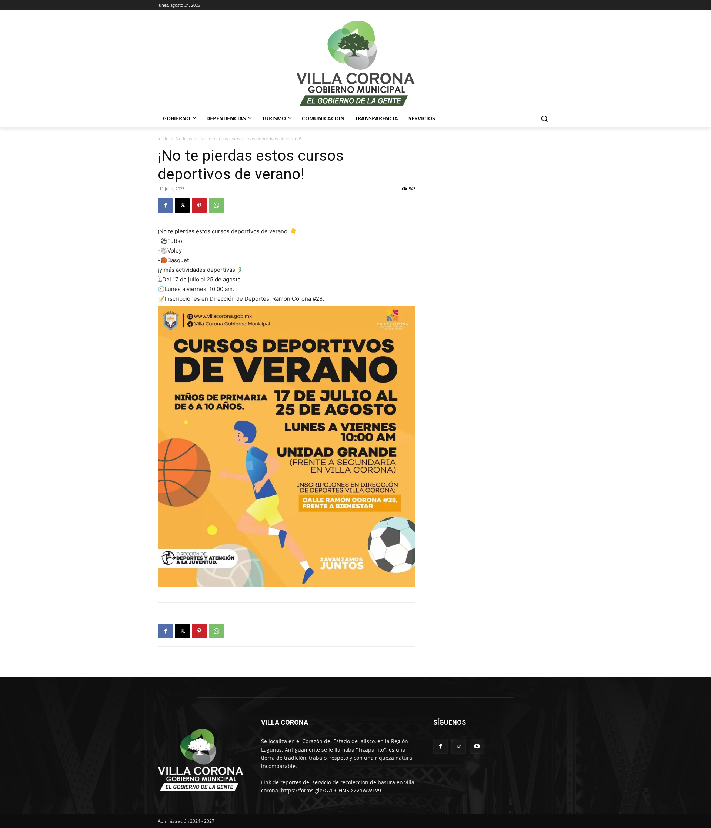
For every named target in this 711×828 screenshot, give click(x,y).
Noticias (184, 139)
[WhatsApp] (216, 205)
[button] (544, 118)
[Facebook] (165, 205)
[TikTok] (458, 746)
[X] (182, 205)
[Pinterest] (199, 205)
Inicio (163, 139)
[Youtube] (477, 746)
